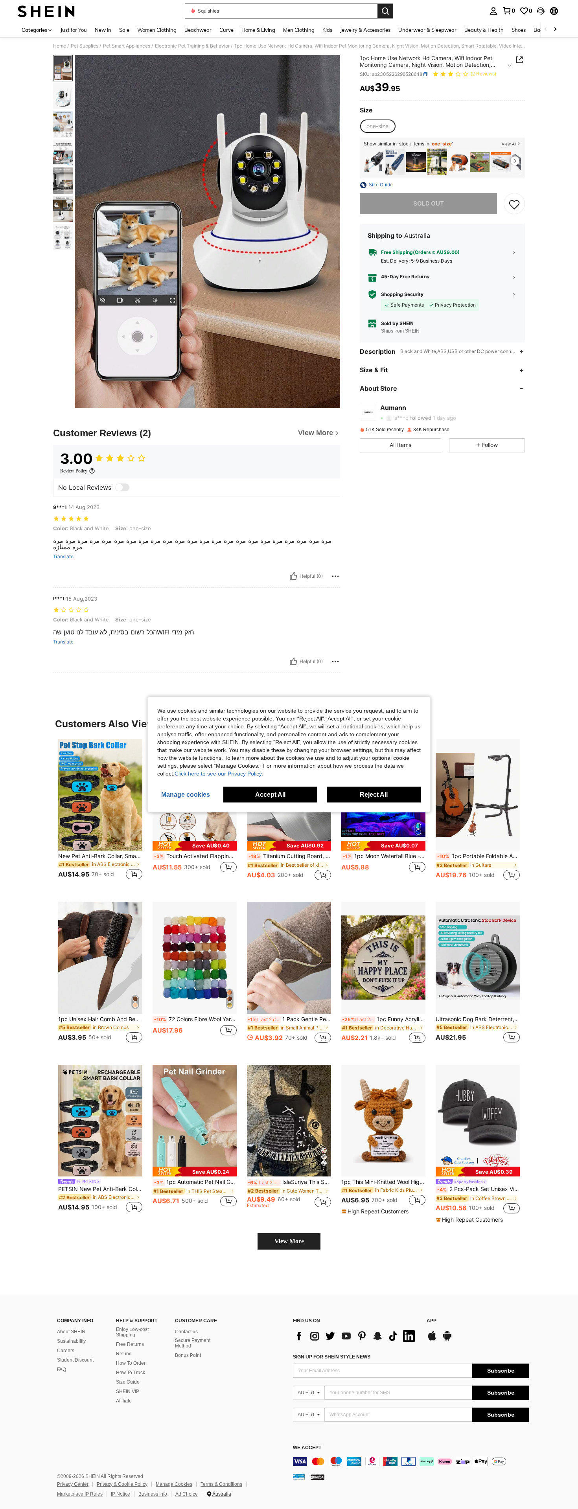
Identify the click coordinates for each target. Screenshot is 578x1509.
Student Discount (75, 1360)
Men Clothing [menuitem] (299, 30)
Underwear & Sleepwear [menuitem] (427, 30)
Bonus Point (188, 1355)
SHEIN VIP (127, 1391)
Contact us (186, 1331)
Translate (63, 556)
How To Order (130, 1363)
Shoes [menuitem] (519, 30)
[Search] (385, 11)
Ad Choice (186, 1494)
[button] (540, 11)
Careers (65, 1350)
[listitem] (373, 162)
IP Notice (120, 1494)
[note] (195, 846)
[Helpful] (293, 576)
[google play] (447, 1339)
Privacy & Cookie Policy (122, 1484)
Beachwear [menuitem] (198, 30)
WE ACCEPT (307, 1447)
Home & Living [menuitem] (258, 30)
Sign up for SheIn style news (331, 1357)
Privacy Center (72, 1484)
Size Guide (128, 1382)
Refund (124, 1353)
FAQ (61, 1369)
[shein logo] (46, 11)
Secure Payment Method (192, 1343)
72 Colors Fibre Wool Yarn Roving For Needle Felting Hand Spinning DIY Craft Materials (195, 1019)
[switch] (122, 487)
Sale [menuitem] (124, 30)
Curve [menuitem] (226, 30)
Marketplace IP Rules (80, 1494)
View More (289, 1241)
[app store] (432, 1339)
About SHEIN (71, 1331)
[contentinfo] (411, 1461)
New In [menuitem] (103, 30)
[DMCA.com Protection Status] (317, 1477)
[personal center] (493, 11)
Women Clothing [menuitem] (157, 30)
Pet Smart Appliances (126, 46)
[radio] (377, 126)
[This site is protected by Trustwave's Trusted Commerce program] (299, 1477)
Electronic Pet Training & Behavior (192, 46)
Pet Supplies (84, 46)
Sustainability (71, 1341)
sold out (428, 204)
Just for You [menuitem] (74, 30)
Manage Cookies (174, 1484)
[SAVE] (514, 204)
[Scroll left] (546, 29)
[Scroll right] (555, 29)
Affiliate (124, 1401)
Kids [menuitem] (327, 30)
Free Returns (130, 1344)
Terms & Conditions (221, 1484)
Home (59, 46)
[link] (508, 10)
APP (431, 1320)
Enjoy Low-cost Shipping (132, 1332)
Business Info (152, 1494)
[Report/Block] (335, 576)
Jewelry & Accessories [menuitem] (365, 30)
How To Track (130, 1372)
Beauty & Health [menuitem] (484, 30)
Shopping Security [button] (402, 294)
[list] (356, 1336)
